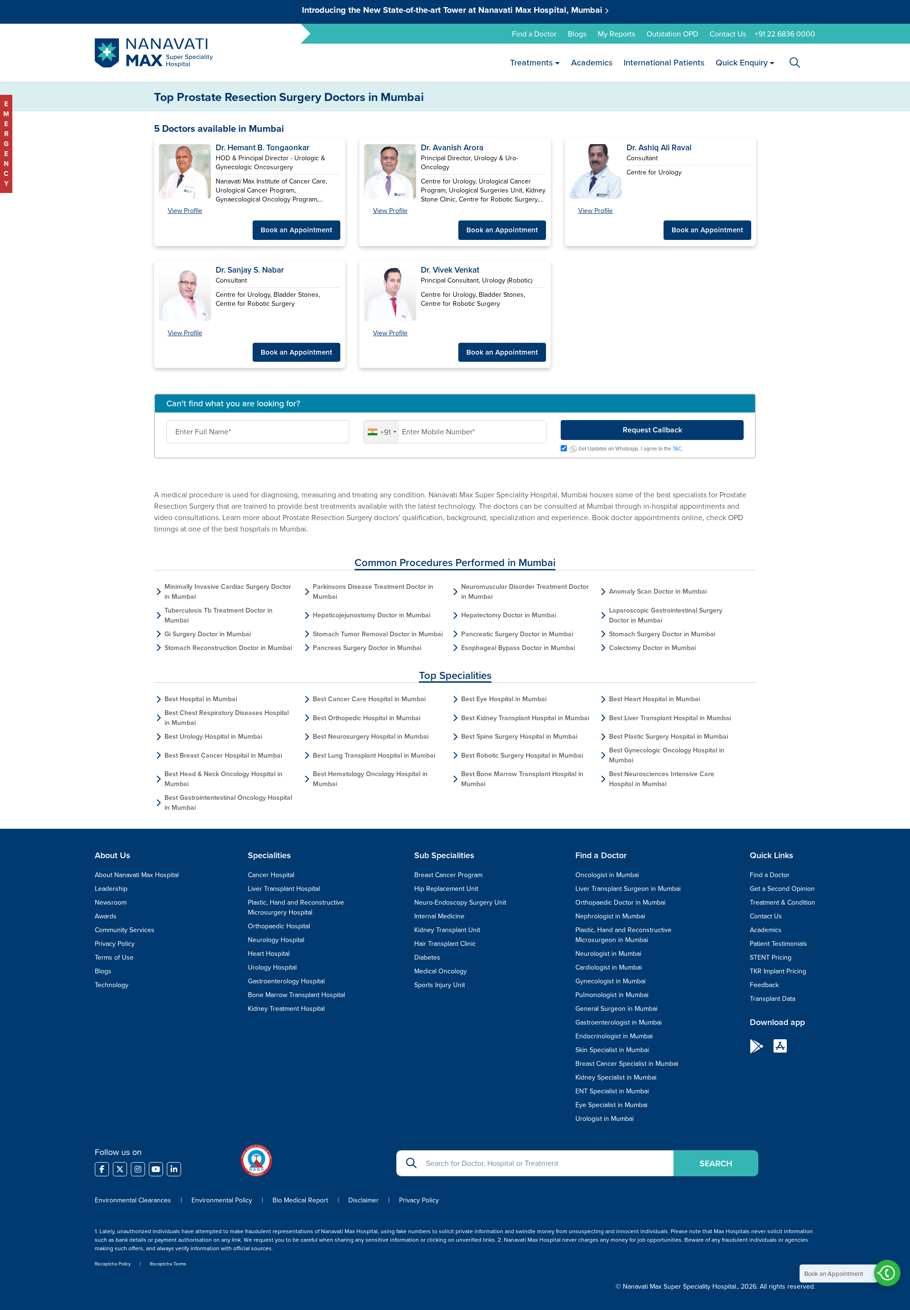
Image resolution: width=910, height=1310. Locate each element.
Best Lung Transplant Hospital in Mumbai (374, 755)
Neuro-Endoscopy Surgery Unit (460, 902)
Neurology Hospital (276, 939)
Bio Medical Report (300, 1200)
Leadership (111, 888)
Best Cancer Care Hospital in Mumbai (369, 699)
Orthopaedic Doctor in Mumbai (620, 902)
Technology (111, 984)
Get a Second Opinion (782, 888)
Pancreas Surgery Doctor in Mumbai (367, 647)
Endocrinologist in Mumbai (614, 1036)
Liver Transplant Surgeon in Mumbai (628, 888)
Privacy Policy (115, 943)
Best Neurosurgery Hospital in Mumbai (370, 736)
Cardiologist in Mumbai (608, 967)
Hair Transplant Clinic (445, 943)
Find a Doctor (534, 33)
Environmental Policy (221, 1200)
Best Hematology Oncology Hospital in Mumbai (370, 778)
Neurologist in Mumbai (608, 953)
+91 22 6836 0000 (785, 33)
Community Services (125, 929)
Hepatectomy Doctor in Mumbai (508, 615)
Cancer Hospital (271, 874)
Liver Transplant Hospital (284, 888)
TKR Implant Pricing (778, 971)
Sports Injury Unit (439, 984)
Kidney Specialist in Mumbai (615, 1077)
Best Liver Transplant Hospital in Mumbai (670, 718)
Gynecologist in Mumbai (610, 981)
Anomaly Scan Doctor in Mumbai (658, 591)
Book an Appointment (296, 230)
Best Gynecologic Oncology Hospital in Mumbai (666, 755)
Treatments (531, 62)
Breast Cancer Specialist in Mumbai (626, 1063)
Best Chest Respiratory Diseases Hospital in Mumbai (226, 717)
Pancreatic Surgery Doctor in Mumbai (517, 634)
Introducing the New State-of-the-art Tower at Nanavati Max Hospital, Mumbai (453, 10)
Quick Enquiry (741, 62)
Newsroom (111, 902)
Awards (106, 916)
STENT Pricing (771, 957)
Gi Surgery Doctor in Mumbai (207, 634)
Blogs (577, 33)
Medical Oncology (440, 971)
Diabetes (427, 957)
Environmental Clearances (134, 1200)
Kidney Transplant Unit (447, 929)
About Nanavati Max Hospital (137, 874)
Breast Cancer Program (448, 874)
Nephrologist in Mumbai (610, 916)
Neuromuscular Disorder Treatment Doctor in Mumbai (525, 591)
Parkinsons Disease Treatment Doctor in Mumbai (373, 591)
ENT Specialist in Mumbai (612, 1091)
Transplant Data (772, 998)
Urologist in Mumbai (604, 1118)
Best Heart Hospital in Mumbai (654, 699)
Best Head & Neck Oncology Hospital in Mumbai (223, 778)
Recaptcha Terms (168, 1263)
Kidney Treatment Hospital (286, 1008)
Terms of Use (114, 957)
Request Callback (652, 429)
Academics (591, 62)
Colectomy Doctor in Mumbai (652, 647)
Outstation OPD (672, 33)
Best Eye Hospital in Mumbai (503, 699)
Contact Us (728, 33)
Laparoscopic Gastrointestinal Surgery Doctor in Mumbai (665, 615)
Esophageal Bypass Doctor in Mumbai (518, 647)
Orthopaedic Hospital (279, 926)
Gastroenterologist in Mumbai (618, 1022)
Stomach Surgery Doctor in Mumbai (662, 634)
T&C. (678, 448)
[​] (102, 1169)
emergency (6, 143)
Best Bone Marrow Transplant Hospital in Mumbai (522, 778)
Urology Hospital (272, 967)
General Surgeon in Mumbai (616, 1008)
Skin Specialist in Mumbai (612, 1049)
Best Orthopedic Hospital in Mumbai (366, 718)
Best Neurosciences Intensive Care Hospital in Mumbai (661, 778)
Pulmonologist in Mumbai (611, 994)
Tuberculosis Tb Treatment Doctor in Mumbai (218, 615)
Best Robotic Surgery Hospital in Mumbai (522, 755)
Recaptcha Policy (113, 1263)
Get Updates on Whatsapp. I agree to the (630, 449)
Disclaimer (363, 1200)
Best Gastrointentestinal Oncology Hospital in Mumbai (228, 802)
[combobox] (381, 432)
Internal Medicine (439, 916)
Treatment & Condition (782, 902)
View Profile (185, 210)
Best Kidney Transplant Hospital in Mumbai (525, 718)
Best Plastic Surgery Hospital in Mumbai (668, 736)
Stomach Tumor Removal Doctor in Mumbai (378, 634)
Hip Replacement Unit (446, 888)
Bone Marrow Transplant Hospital (296, 994)
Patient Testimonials (778, 943)
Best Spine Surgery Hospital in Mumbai (519, 736)
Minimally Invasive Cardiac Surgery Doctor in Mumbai (227, 591)
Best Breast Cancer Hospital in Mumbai (223, 755)
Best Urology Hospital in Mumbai (213, 736)
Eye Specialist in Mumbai (611, 1104)
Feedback (764, 984)
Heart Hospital (269, 953)
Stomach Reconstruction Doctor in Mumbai (228, 647)
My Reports (616, 33)
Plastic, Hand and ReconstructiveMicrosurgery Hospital (296, 907)
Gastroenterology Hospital (286, 981)
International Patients (663, 62)
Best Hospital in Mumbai (200, 699)
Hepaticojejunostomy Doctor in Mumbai (371, 615)
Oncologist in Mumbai (607, 874)
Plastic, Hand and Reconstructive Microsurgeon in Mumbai (623, 934)
